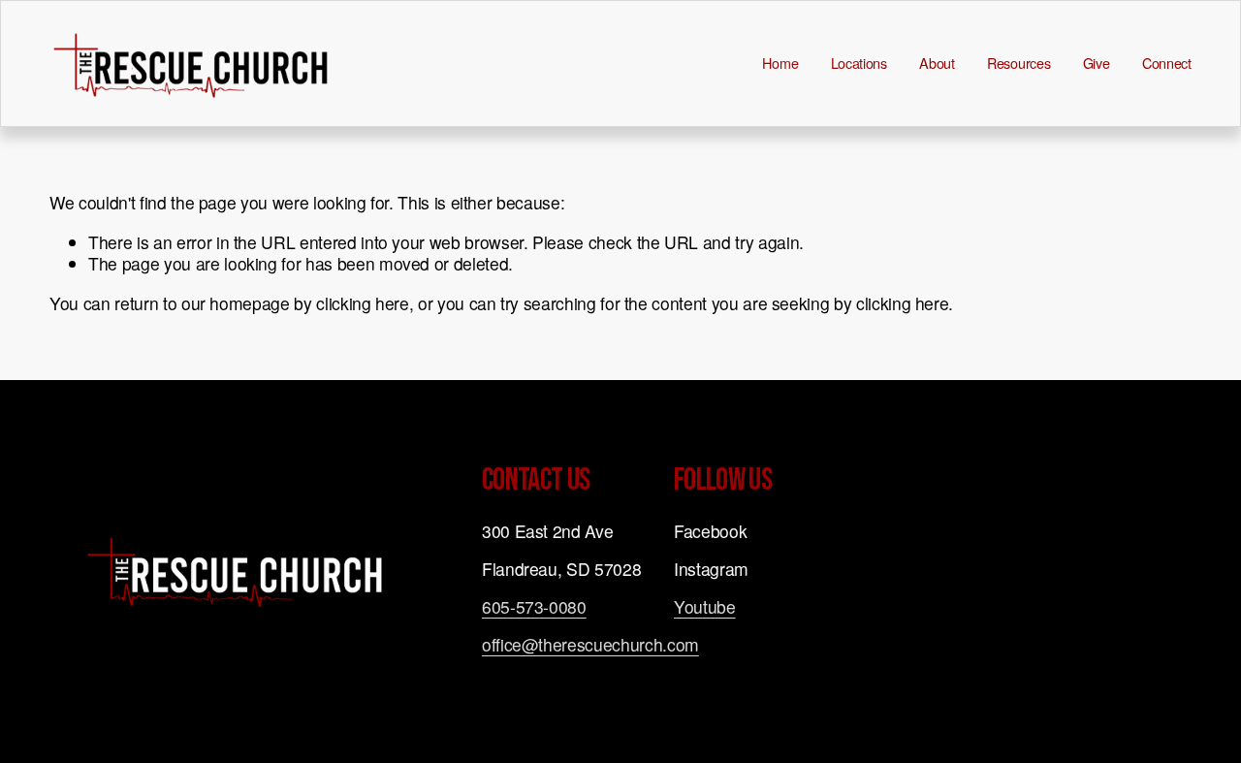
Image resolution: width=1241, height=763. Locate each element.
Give (1096, 63)
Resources (1018, 63)
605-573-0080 (534, 607)
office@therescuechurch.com (590, 645)
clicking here (362, 303)
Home (780, 63)
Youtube (705, 607)
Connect (1167, 63)
